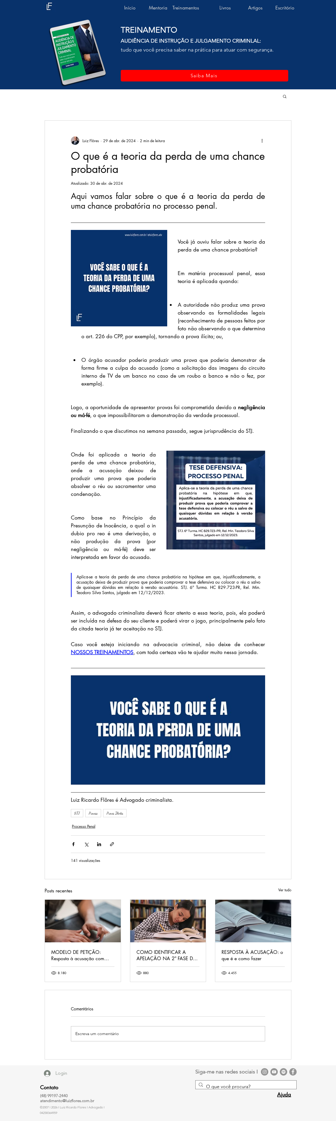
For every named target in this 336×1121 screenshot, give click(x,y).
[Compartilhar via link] (111, 844)
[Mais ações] (262, 140)
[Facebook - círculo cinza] (293, 1072)
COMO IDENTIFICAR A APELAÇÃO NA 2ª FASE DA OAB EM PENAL (166, 955)
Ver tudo (284, 889)
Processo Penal (83, 826)
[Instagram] (264, 1072)
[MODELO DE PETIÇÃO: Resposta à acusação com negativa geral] (83, 921)
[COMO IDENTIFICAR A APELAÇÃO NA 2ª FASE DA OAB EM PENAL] (168, 921)
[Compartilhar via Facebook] (73, 844)
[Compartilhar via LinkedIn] (99, 844)
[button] (284, 96)
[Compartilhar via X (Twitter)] (86, 844)
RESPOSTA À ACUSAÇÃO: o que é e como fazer (252, 955)
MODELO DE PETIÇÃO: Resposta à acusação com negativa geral (77, 955)
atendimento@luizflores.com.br (67, 1100)
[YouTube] (274, 1072)
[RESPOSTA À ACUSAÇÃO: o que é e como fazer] (253, 921)
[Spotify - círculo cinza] (283, 1072)
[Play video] (168, 730)
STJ (77, 813)
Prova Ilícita (115, 813)
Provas (93, 813)
